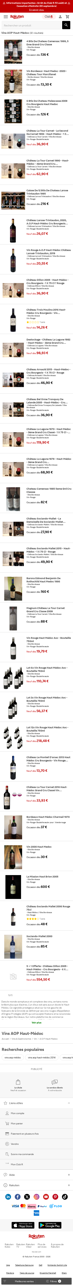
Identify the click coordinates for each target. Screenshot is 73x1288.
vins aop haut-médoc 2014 (42, 1057)
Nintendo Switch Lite (57, 1265)
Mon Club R (17, 1164)
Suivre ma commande (22, 1154)
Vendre (15, 1143)
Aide (12, 1175)
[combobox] (32, 25)
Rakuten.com (36, 1252)
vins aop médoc (13, 1057)
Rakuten (14, 1185)
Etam (64, 1273)
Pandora (10, 1273)
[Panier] (67, 17)
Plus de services (42, 1245)
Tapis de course (27, 1273)
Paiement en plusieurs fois (25, 1133)
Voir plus (36, 1022)
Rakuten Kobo (9, 1245)
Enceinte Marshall (48, 1273)
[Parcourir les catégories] (6, 16)
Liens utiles (16, 1103)
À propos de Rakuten (57, 1245)
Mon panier (17, 1123)
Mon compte (17, 1113)
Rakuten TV (20, 1245)
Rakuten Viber (30, 1245)
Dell (40, 1265)
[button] (36, 6)
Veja (8, 1265)
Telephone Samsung (24, 1265)
